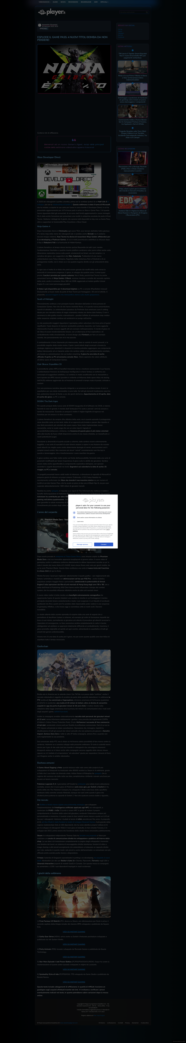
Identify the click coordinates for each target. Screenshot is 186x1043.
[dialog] (93, 521)
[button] (93, 521)
